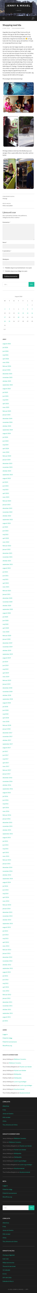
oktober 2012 (7, 964)
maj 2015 (5, 848)
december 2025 (7, 373)
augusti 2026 (7, 343)
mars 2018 (6, 721)
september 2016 (8, 789)
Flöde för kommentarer (10, 1042)
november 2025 (7, 377)
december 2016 (7, 777)
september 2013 (8, 923)
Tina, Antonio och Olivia (10, 1125)
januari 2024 (6, 459)
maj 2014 (5, 893)
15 (27, 313)
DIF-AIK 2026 (7, 1277)
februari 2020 (7, 635)
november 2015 (7, 826)
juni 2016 (5, 800)
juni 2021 (5, 575)
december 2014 (7, 867)
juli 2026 (5, 347)
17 (5, 317)
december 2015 (7, 822)
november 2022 (7, 512)
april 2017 (6, 762)
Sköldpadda (17, 1074)
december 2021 (7, 553)
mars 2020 (6, 632)
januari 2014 (6, 908)
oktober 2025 (7, 381)
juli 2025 (5, 392)
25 (9, 321)
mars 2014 (6, 901)
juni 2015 (5, 845)
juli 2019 (5, 661)
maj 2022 (5, 534)
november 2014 (7, 871)
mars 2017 (6, 766)
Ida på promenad (19, 1089)
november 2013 (7, 916)
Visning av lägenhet (9, 1255)
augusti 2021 (7, 568)
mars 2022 (6, 542)
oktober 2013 (7, 920)
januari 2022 (6, 549)
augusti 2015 (7, 837)
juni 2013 (5, 934)
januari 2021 (6, 594)
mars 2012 (6, 991)
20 (18, 317)
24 (5, 321)
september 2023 (8, 474)
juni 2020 (5, 620)
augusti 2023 (7, 478)
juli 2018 (5, 706)
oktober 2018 (7, 695)
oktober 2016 (7, 785)
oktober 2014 (7, 875)
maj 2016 (5, 804)
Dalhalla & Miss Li (8, 1281)
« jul (4, 329)
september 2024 (8, 430)
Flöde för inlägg (7, 1038)
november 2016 (7, 781)
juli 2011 (5, 1021)
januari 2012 (6, 998)
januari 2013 (6, 953)
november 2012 (7, 961)
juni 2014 (5, 890)
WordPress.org (7, 1045)
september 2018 (8, 699)
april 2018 (6, 718)
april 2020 (6, 628)
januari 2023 (6, 504)
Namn (5, 242)
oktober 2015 (7, 830)
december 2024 (7, 418)
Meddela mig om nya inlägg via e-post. (16, 271)
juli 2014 (5, 886)
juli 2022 (5, 527)
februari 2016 (7, 815)
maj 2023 (5, 489)
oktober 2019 (7, 650)
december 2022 (7, 508)
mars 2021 (6, 587)
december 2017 (7, 732)
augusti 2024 (7, 433)
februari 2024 (7, 456)
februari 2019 (7, 680)
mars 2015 (6, 856)
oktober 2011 (7, 1009)
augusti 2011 (7, 1017)
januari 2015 (6, 863)
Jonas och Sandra (8, 1113)
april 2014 (6, 897)
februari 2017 (7, 770)
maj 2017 (5, 759)
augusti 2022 (7, 523)
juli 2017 (5, 751)
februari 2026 (7, 366)
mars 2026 (6, 362)
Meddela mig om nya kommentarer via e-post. (18, 268)
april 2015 (6, 852)
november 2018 (7, 691)
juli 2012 (5, 976)
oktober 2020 (7, 605)
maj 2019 (5, 669)
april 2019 (6, 673)
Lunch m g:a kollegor (20, 1081)
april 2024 (6, 448)
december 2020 (7, 598)
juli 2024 (5, 437)
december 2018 (7, 688)
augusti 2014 (7, 882)
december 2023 (7, 463)
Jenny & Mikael (18, 5)
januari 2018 (6, 729)
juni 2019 (5, 665)
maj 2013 (5, 938)
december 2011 (7, 1002)
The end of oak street (9, 1266)
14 (23, 313)
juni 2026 (5, 351)
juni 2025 (5, 396)
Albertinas (6, 1106)
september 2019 (8, 654)
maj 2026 (5, 355)
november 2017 (7, 736)
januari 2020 (6, 639)
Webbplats (6, 259)
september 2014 (8, 878)
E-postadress (7, 251)
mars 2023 (6, 497)
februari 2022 (7, 545)
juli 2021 (5, 572)
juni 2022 (5, 531)
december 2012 (7, 957)
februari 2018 (7, 725)
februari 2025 (7, 411)
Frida (4, 1110)
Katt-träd (6, 1259)
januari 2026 (6, 370)
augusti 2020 (7, 613)
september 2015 (8, 834)
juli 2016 (5, 796)
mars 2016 (6, 811)
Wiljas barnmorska (8, 1262)
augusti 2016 (7, 792)
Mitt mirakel (6, 1117)
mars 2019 (6, 676)
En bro (5, 1274)
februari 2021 (7, 590)
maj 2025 (5, 400)
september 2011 (8, 1013)
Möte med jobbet (8, 204)
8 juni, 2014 (6, 28)
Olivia (4, 1121)
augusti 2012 (7, 972)
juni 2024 (5, 441)
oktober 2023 (7, 471)
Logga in (5, 1034)
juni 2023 (5, 486)
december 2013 (7, 912)
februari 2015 (7, 860)
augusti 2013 (7, 927)
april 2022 (6, 538)
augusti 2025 (7, 388)
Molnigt (8, 197)
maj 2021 (5, 579)
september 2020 (8, 609)
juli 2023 (5, 482)
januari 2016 (6, 819)
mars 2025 (6, 407)
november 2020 (7, 602)
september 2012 (8, 968)
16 (32, 313)
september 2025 (8, 385)
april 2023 (6, 493)
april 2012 (6, 987)
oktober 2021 (7, 560)
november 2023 (7, 467)
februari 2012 (7, 994)
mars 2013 (6, 946)
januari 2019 (6, 684)
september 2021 (8, 564)
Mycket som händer (26, 1066)
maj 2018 (5, 714)
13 (18, 313)
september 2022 (8, 519)
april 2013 (6, 942)
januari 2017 (6, 774)
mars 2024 (6, 452)
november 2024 (7, 422)
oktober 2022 (7, 516)
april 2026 (6, 358)
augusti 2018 (7, 703)
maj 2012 (5, 983)
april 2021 (6, 583)
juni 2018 (5, 710)
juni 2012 (5, 979)
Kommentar (6, 222)
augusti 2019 (7, 658)
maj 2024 (5, 444)
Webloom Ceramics (20, 1059)
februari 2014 (7, 905)
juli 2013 (5, 931)
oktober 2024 (7, 426)
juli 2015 (5, 841)
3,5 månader (6, 1270)
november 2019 (7, 646)
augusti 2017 (7, 747)
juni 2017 (5, 755)
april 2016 (6, 807)
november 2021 (7, 557)
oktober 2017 (7, 740)
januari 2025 (6, 415)
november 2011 (7, 1006)
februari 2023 (7, 501)
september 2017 (8, 744)
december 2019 (7, 643)
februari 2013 (7, 949)
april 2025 (6, 403)
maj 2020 (5, 624)
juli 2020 (5, 617)
